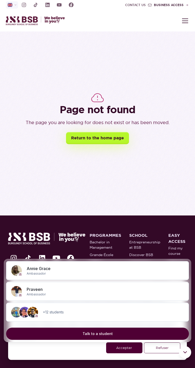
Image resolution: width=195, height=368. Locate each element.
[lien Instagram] (24, 5)
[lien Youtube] (59, 5)
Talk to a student (98, 333)
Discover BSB (141, 255)
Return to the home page (97, 138)
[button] (184, 21)
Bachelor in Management (101, 245)
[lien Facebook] (71, 5)
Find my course (175, 251)
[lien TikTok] (35, 5)
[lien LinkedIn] (47, 5)
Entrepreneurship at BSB (144, 245)
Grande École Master (101, 257)
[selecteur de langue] (12, 5)
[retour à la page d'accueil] (52, 20)
